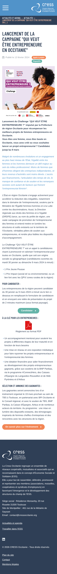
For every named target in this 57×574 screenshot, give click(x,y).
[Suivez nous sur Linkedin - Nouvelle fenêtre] (3, 539)
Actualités (28, 18)
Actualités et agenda (11, 18)
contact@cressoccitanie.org (23, 515)
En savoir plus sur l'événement (22, 427)
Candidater (27, 310)
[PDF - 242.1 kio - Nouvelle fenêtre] (28, 325)
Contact (6, 560)
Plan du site (8, 555)
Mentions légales (10, 564)
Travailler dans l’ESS (12, 529)
